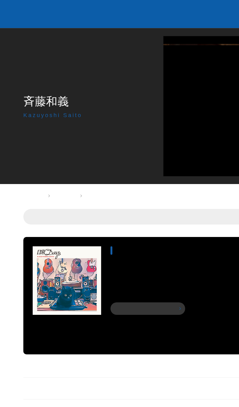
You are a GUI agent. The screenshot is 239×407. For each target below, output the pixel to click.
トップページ (33, 195)
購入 (147, 308)
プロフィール (79, 217)
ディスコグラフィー (128, 217)
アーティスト (65, 195)
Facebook (214, 14)
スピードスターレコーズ (83, 14)
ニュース (172, 217)
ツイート (204, 14)
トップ (44, 217)
